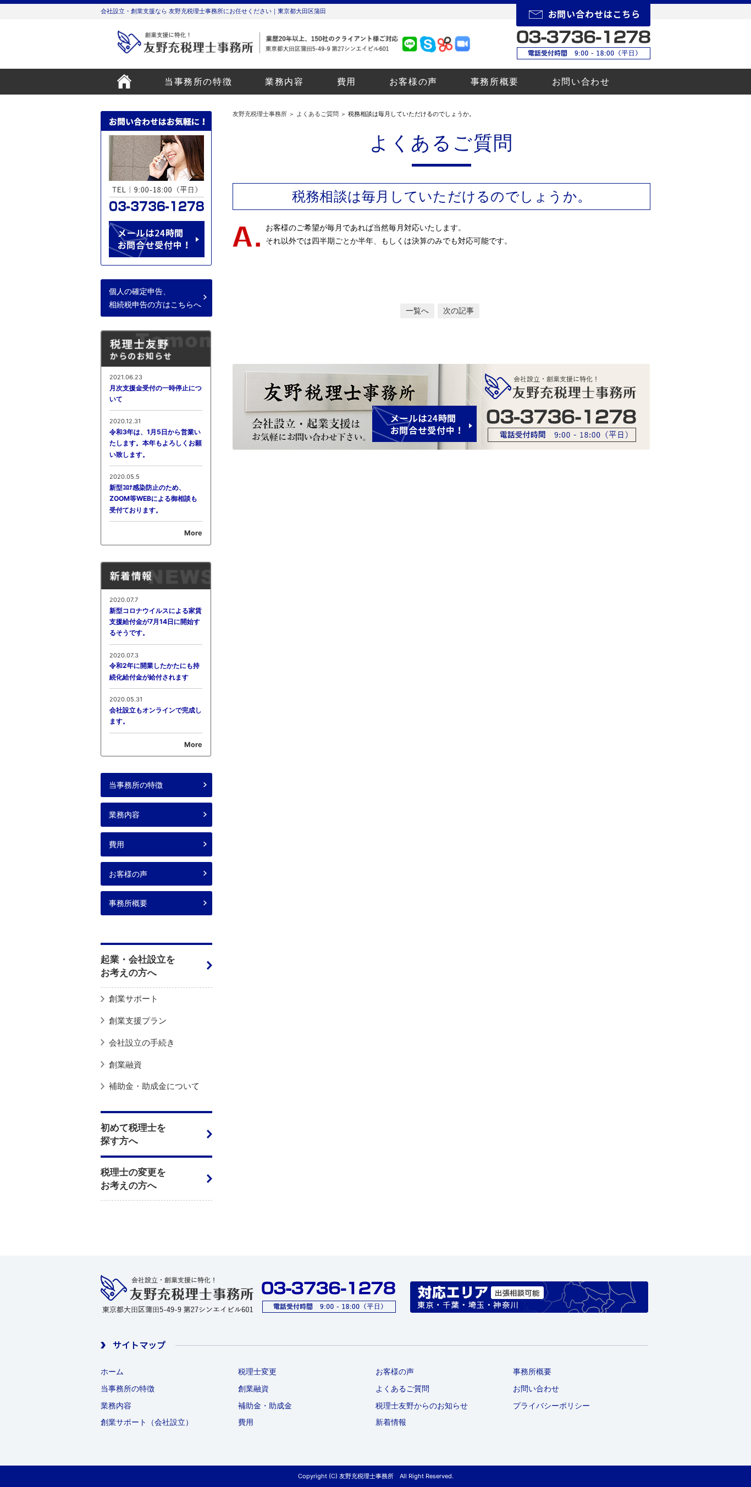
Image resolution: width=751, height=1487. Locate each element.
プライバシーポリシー (551, 1405)
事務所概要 (495, 81)
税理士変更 (257, 1371)
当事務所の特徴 (198, 81)
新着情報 (390, 1422)
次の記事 (458, 310)
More (193, 533)
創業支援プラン (138, 1020)
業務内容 (284, 81)
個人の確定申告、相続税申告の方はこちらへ (155, 297)
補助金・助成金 (265, 1405)
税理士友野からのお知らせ (421, 1405)
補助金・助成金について (154, 1086)
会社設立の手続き (142, 1042)
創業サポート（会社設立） (147, 1422)
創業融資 (125, 1064)
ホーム (112, 1371)
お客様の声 (413, 81)
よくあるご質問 (317, 113)
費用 (346, 81)
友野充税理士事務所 (260, 113)
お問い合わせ (581, 81)
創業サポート (133, 998)
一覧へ (417, 310)
